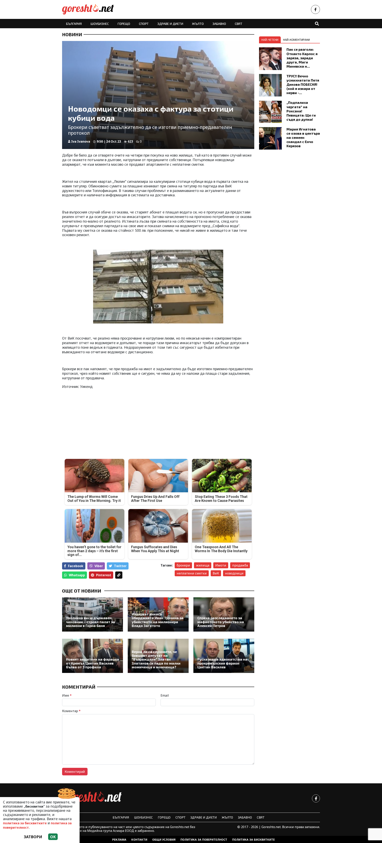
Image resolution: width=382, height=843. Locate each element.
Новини (72, 34)
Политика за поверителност (203, 839)
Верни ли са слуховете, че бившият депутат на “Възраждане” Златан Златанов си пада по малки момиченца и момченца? (156, 659)
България (74, 23)
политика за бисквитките (25, 823)
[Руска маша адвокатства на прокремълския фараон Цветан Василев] (223, 656)
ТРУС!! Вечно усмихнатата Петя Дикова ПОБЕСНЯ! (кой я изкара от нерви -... (302, 84)
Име (67, 695)
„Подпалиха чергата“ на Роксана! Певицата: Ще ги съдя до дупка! (301, 110)
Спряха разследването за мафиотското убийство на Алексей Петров (220, 622)
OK (53, 836)
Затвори (33, 836)
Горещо (124, 23)
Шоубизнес (100, 23)
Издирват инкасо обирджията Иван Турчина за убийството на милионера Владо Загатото (157, 620)
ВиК (216, 573)
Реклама (119, 839)
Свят (238, 23)
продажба (240, 565)
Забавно (219, 23)
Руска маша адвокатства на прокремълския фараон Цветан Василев (222, 663)
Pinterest (103, 575)
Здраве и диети (170, 23)
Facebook (75, 566)
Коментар (71, 711)
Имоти (220, 565)
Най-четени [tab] (269, 39)
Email (165, 695)
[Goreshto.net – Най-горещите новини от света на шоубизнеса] (88, 9)
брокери (183, 565)
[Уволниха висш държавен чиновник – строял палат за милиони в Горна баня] (92, 614)
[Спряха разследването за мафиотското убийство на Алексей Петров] (223, 614)
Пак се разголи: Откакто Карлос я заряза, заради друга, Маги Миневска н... (302, 57)
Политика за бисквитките (253, 839)
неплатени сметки (192, 573)
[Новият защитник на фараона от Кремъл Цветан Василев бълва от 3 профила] (92, 656)
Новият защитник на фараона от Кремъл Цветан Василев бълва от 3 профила (92, 663)
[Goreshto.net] (92, 798)
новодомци (234, 573)
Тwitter (120, 566)
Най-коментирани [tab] (296, 39)
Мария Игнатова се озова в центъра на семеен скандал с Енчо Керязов (303, 137)
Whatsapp (77, 575)
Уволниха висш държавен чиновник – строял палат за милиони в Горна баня (90, 622)
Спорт (144, 23)
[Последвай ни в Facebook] (315, 9)
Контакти (139, 839)
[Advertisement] (109, 421)
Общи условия (163, 839)
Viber (99, 566)
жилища (202, 565)
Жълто (198, 23)
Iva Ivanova (80, 141)
